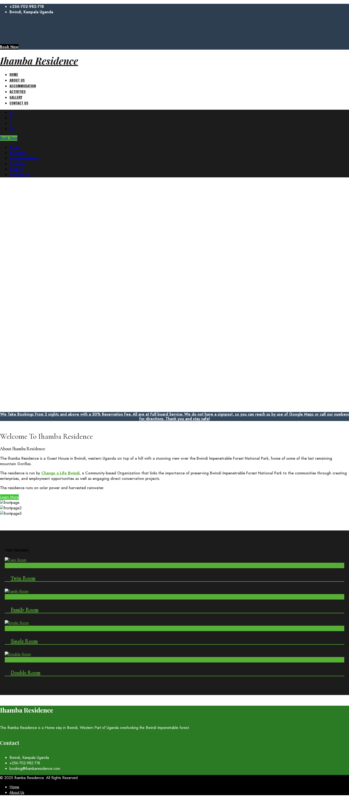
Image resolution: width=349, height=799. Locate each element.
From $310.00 (16, 597)
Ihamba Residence (39, 60)
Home (14, 787)
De (11, 129)
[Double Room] (18, 654)
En (11, 112)
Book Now (9, 47)
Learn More (9, 497)
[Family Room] (16, 591)
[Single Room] (17, 623)
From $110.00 (16, 628)
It (10, 123)
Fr (11, 118)
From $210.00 (16, 565)
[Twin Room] (15, 560)
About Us (16, 792)
